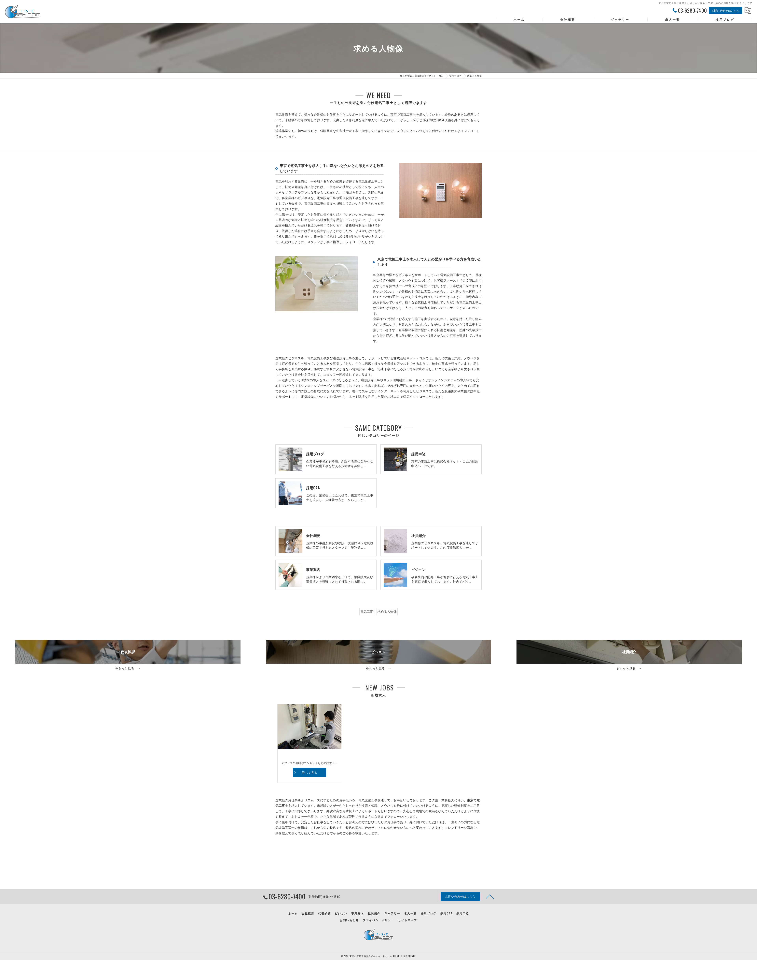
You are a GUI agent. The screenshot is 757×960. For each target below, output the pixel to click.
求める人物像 (387, 611)
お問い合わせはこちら (725, 10)
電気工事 (366, 611)
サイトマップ (407, 920)
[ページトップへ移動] (490, 896)
